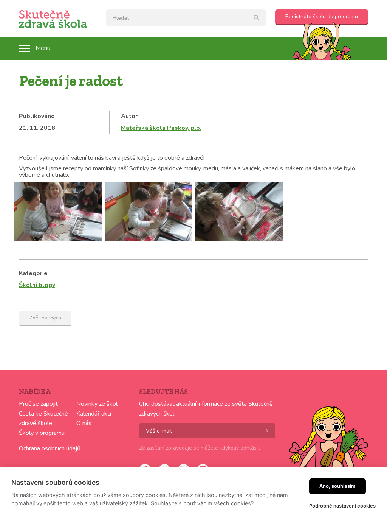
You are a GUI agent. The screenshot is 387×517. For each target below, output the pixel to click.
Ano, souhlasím (337, 486)
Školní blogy (37, 285)
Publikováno (37, 116)
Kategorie (33, 273)
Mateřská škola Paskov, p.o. (161, 128)
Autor (129, 116)
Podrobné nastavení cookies (342, 506)
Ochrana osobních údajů (49, 448)
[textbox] (186, 17)
